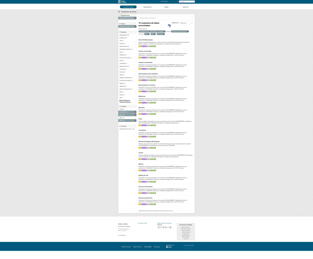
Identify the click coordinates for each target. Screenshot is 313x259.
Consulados (142, 130)
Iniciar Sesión (164, 1)
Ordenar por (175, 23)
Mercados (141, 107)
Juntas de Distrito (186, 232)
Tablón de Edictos (186, 230)
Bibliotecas (141, 96)
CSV (140, 46)
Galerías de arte (143, 175)
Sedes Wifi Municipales (145, 40)
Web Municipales (186, 235)
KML (151, 46)
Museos (140, 164)
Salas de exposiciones (145, 198)
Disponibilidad (147, 247)
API (165, 210)
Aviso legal (157, 247)
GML (154, 46)
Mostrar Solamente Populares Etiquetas (125, 101)
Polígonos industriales (145, 62)
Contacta (186, 238)
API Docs (170, 210)
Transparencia (186, 233)
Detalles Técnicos (126, 247)
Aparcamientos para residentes (148, 74)
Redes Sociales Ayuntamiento (164, 223)
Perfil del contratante (186, 229)
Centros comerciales (144, 51)
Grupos (166, 7)
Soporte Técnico (137, 247)
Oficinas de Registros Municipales (149, 141)
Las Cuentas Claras (142, 223)
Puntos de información (145, 187)
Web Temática (185, 237)
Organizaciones (147, 7)
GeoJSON (144, 46)
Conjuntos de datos (128, 7)
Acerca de (185, 7)
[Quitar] (164, 31)
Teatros (140, 153)
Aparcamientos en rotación (146, 85)
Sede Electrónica (186, 227)
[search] (190, 19)
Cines (140, 119)
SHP (148, 46)
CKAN (169, 247)
